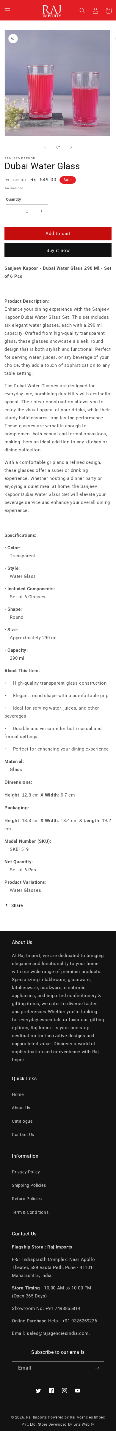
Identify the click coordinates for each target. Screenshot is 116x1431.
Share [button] (17, 905)
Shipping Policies (29, 1185)
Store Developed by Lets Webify (66, 1424)
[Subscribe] (97, 1368)
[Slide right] (71, 147)
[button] (7, 10)
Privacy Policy (26, 1172)
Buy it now (58, 250)
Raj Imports (36, 1417)
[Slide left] (44, 147)
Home (17, 1094)
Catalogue (22, 1121)
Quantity (13, 199)
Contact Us (23, 1134)
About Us (21, 1107)
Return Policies (27, 1198)
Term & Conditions (30, 1212)
